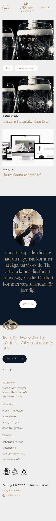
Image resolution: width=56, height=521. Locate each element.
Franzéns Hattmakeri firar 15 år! (26, 121)
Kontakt (46, 8)
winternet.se (14, 495)
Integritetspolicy (12, 490)
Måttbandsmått (11, 460)
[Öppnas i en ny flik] (3, 370)
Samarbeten (9, 417)
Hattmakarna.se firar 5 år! (21, 175)
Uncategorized (26, 68)
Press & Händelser (12, 411)
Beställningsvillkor (12, 428)
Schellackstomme (12, 442)
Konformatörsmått (13, 454)
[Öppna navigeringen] (5, 7)
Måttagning (9, 448)
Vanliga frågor (10, 422)
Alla (8, 68)
